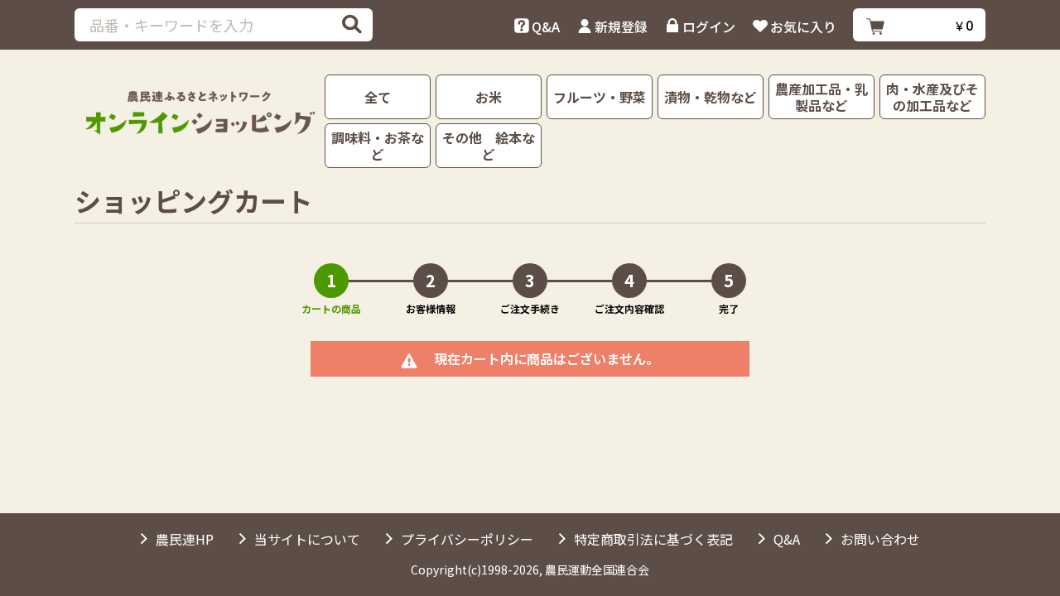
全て (377, 97)
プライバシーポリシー (467, 539)
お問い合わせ (880, 539)
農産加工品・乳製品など (821, 97)
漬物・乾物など (710, 97)
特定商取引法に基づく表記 (653, 539)
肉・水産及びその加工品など (932, 97)
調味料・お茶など (377, 145)
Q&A (786, 539)
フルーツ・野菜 (599, 97)
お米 (488, 97)
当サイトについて (307, 539)
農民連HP (185, 539)
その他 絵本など (488, 145)
